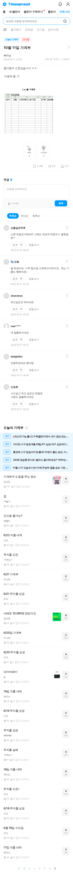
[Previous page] (19, 868)
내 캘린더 (14, 11)
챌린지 (52, 11)
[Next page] (55, 868)
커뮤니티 (64, 11)
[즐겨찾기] (26, 428)
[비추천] (21, 244)
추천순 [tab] (13, 215)
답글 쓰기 (34, 244)
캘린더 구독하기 (33, 11)
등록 (61, 203)
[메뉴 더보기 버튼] (5, 29)
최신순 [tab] (24, 215)
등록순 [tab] (36, 215)
